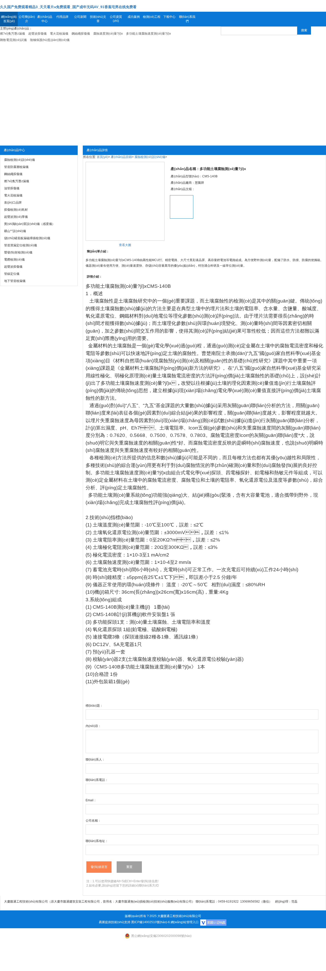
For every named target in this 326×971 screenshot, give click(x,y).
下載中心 (169, 17)
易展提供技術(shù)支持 (114, 922)
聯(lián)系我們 (187, 19)
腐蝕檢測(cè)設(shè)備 (149, 157)
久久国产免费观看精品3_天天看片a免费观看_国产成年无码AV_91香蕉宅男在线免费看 (68, 7)
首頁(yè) (102, 157)
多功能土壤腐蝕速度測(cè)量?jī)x (130, 472)
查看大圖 (125, 245)
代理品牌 (62, 17)
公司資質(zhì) (116, 19)
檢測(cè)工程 (151, 17)
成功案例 (134, 17)
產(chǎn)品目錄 (121, 157)
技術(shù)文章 (98, 19)
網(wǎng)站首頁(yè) (9, 19)
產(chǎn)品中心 (44, 19)
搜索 (304, 30)
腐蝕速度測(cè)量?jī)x (148, 383)
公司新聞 (80, 17)
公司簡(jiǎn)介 (27, 19)
